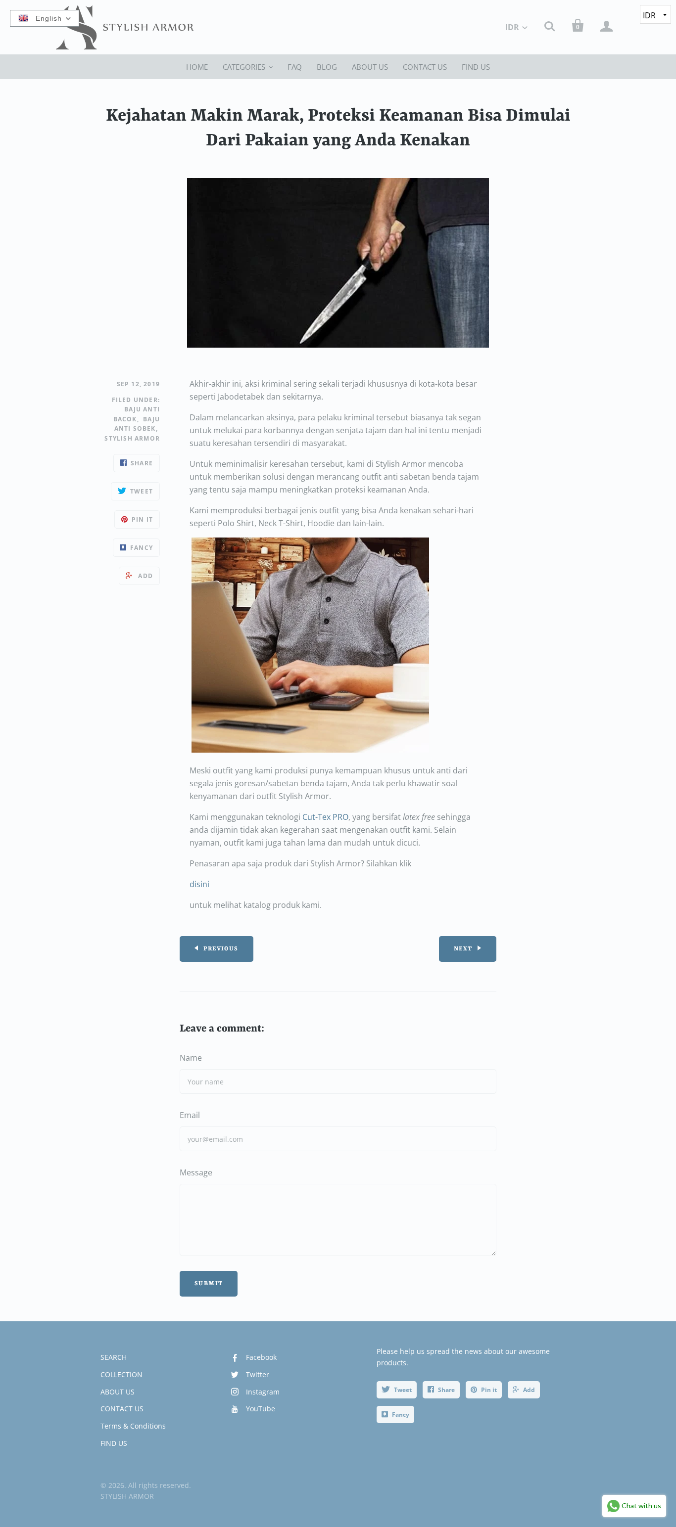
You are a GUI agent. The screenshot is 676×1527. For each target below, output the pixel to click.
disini (199, 884)
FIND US (476, 67)
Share (446, 1390)
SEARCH (113, 1357)
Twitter (257, 1374)
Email (190, 1115)
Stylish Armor (132, 438)
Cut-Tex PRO (325, 816)
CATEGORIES (244, 67)
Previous (220, 948)
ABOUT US (370, 67)
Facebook (261, 1357)
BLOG (327, 67)
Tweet (403, 1390)
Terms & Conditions (133, 1426)
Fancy (400, 1414)
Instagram (263, 1391)
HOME (197, 67)
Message (196, 1172)
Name (191, 1057)
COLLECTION (121, 1374)
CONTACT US (425, 67)
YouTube (260, 1408)
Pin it (489, 1390)
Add (529, 1390)
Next (463, 948)
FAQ (295, 67)
